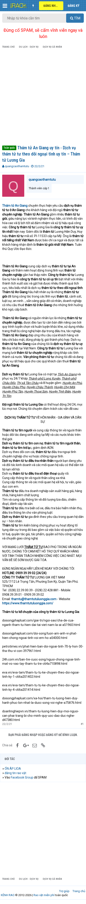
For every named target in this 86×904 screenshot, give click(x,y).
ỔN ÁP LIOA (13, 768)
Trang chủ (79, 891)
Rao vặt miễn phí (44, 895)
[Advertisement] (43, 98)
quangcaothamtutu (17, 166)
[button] (5, 6)
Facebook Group (22, 777)
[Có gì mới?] (33, 5)
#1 (82, 724)
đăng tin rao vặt (15, 773)
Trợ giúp (64, 891)
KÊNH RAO (8, 895)
